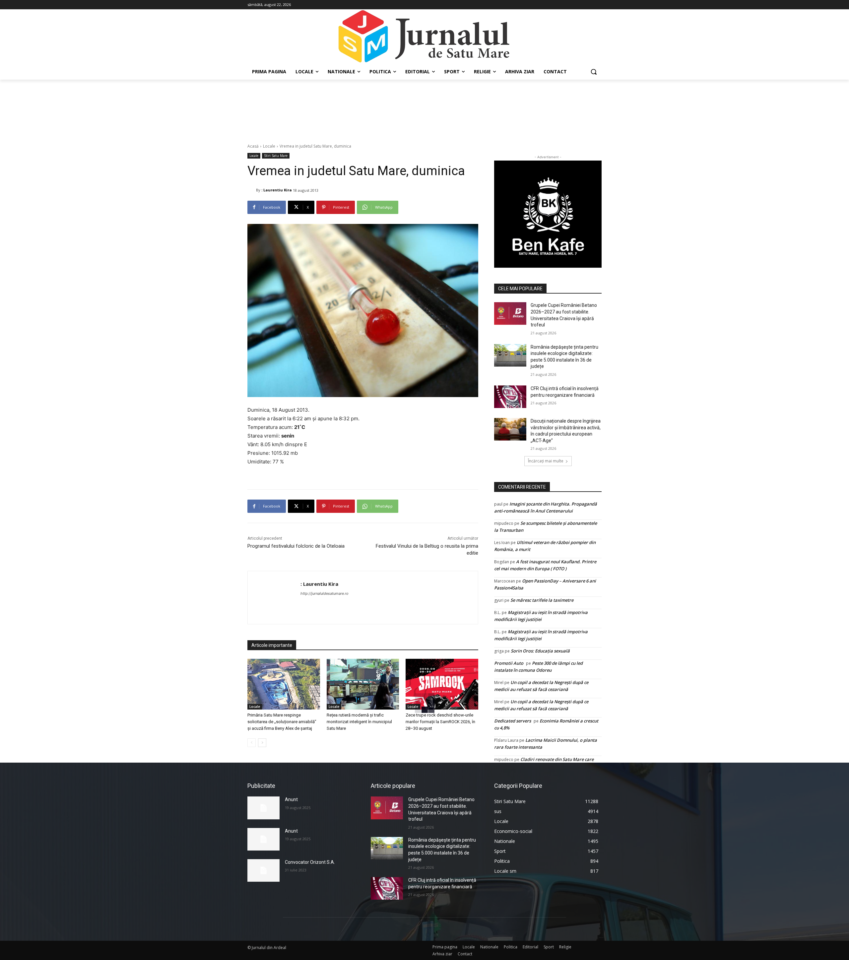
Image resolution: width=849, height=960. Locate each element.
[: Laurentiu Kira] (251, 190)
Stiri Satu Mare (276, 155)
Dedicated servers (512, 721)
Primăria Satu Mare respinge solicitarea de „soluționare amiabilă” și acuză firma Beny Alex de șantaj (281, 722)
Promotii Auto (508, 663)
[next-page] (262, 742)
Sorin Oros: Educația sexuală (540, 651)
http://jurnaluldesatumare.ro (324, 593)
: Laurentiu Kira (276, 189)
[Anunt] (263, 807)
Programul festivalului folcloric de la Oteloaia (296, 546)
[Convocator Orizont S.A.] (263, 870)
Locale (269, 146)
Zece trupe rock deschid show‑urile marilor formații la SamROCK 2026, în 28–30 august (440, 722)
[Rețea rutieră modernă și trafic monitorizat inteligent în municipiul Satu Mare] (363, 684)
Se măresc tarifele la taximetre (541, 600)
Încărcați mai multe (545, 461)
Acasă (253, 146)
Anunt (291, 799)
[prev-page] (251, 742)
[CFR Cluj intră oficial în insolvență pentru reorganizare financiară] (510, 396)
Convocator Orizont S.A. (310, 862)
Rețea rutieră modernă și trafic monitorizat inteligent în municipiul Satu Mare (359, 722)
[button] (594, 72)
